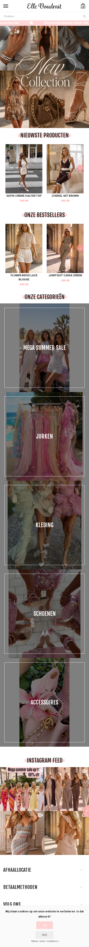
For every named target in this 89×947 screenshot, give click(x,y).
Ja (44, 925)
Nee (44, 934)
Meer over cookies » (45, 941)
